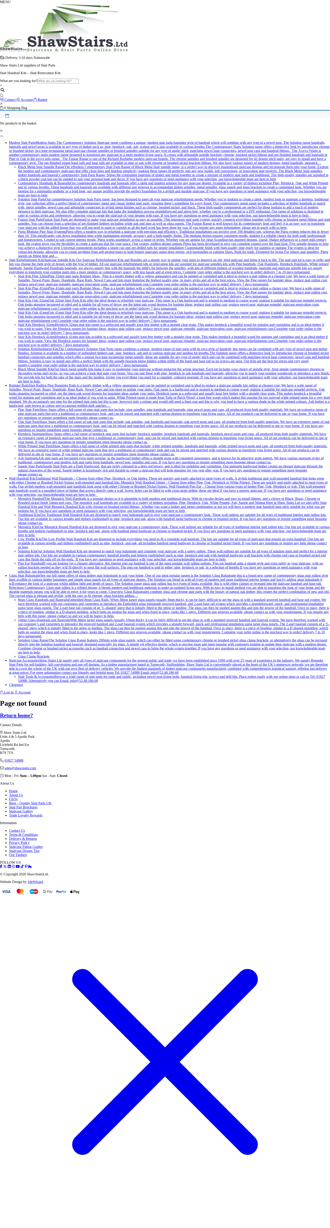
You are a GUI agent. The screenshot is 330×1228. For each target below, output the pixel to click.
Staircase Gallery (21, 811)
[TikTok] (22, 866)
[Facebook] (1, 866)
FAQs (13, 799)
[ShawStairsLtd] (64, 50)
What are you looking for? (18, 81)
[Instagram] (13, 866)
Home (13, 791)
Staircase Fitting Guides (26, 847)
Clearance (16, 685)
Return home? (16, 715)
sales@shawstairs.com (20, 768)
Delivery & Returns (23, 839)
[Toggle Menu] (2, 136)
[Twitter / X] (5, 866)
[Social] (26, 866)
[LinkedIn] (9, 866)
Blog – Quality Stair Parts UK (30, 803)
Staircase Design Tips (24, 851)
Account (24, 692)
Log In (8, 692)
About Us (16, 795)
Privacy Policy (19, 843)
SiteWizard (35, 882)
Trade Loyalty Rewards (25, 815)
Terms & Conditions (23, 834)
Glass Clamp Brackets (33, 656)
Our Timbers (18, 855)
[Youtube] (18, 866)
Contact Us (17, 830)
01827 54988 (13, 760)
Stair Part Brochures (23, 807)
